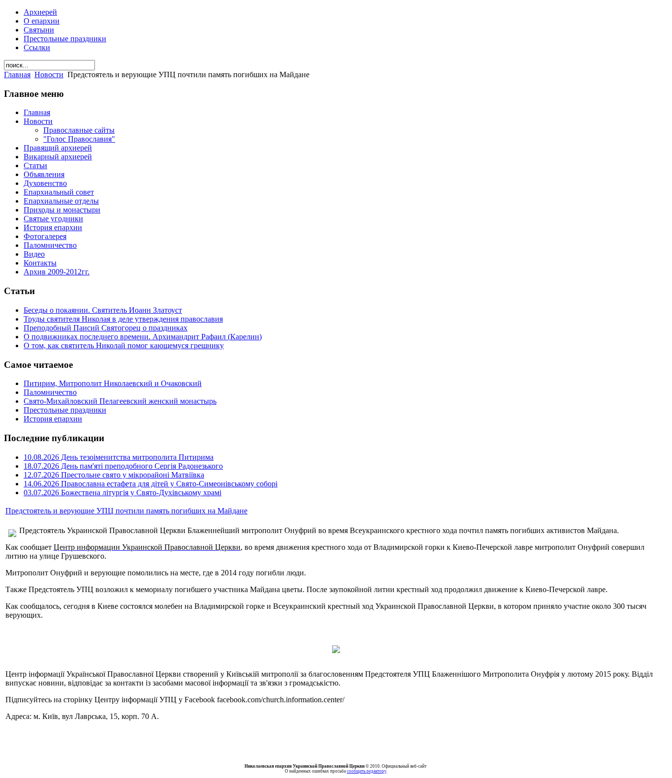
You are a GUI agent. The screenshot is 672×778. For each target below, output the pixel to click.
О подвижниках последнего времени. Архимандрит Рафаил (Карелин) (143, 336)
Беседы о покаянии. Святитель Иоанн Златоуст (103, 310)
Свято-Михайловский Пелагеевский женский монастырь (120, 401)
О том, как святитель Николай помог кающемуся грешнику (124, 345)
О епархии (42, 21)
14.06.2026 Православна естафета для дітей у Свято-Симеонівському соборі (150, 483)
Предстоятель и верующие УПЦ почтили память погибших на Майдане (126, 511)
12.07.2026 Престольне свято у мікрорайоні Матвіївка (114, 475)
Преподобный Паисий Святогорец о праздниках (105, 328)
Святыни (39, 30)
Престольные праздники (65, 38)
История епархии (53, 419)
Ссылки (37, 47)
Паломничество (50, 392)
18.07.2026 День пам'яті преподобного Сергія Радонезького (123, 466)
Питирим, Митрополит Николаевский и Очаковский (113, 383)
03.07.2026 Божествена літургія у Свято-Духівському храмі (122, 492)
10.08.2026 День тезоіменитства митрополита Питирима (119, 457)
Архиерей (40, 12)
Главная (17, 74)
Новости (48, 74)
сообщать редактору (366, 771)
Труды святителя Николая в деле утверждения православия (123, 319)
